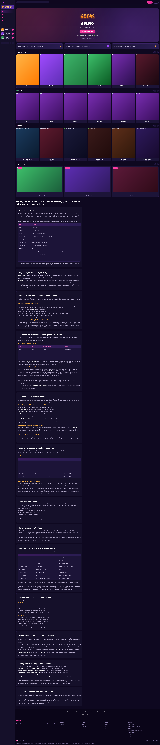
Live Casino (6, 17)
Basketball (84, 726)
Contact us (107, 724)
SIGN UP (149, 2)
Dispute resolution (131, 724)
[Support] (11, 43)
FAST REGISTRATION (88, 31)
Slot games (62, 722)
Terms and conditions (132, 732)
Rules (83, 730)
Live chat (106, 726)
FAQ (105, 728)
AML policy (130, 722)
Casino (5, 14)
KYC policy (129, 728)
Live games (62, 724)
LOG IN (155, 2)
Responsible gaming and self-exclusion (135, 730)
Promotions (6, 23)
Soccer (83, 722)
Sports (5, 20)
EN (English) (4, 43)
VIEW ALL (151, 52)
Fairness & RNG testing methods (134, 726)
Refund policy (130, 736)
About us (106, 722)
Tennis (83, 724)
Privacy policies (130, 734)
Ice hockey (84, 728)
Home (5, 11)
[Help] (13, 43)
